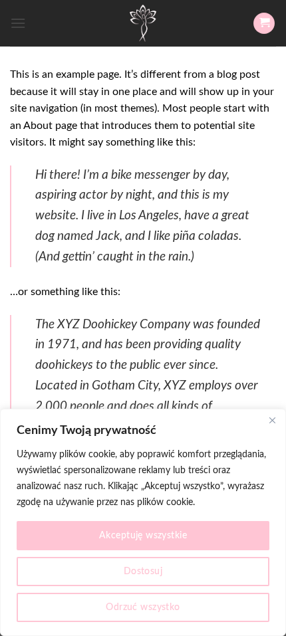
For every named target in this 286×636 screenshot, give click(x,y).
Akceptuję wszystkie (143, 535)
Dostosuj (143, 571)
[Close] (272, 420)
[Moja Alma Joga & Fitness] (143, 23)
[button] (18, 23)
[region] (143, 522)
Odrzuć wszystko (143, 607)
